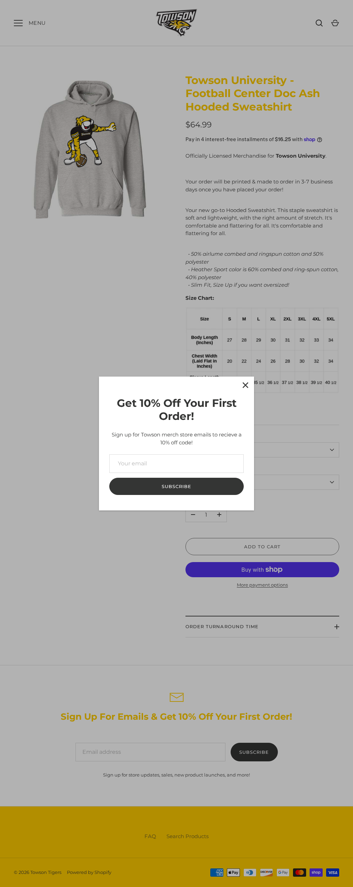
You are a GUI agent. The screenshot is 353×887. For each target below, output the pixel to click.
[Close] (245, 385)
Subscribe (176, 486)
